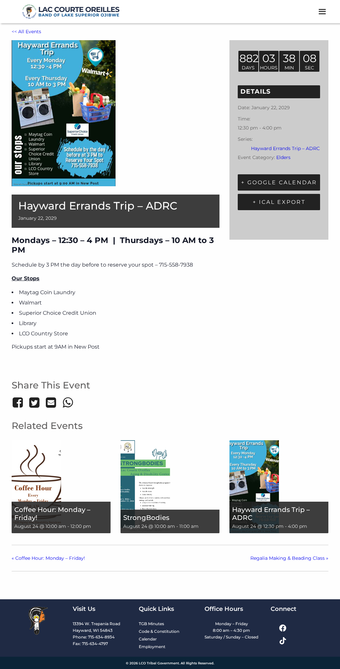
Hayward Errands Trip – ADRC (285, 148)
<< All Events (26, 32)
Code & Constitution (159, 631)
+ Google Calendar (279, 182)
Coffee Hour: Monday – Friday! (52, 514)
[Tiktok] (283, 640)
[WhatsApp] (67, 402)
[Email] (51, 402)
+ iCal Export (279, 202)
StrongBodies (146, 518)
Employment (152, 646)
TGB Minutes (151, 623)
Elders (283, 157)
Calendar (148, 638)
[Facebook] (19, 402)
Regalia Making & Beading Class (289, 558)
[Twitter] (34, 402)
